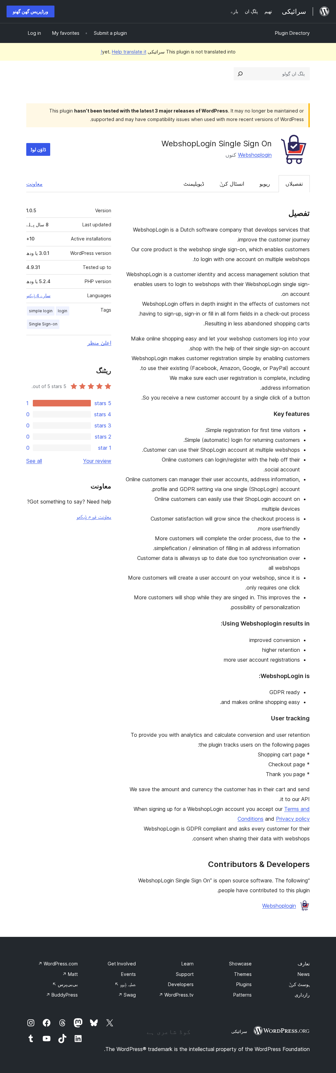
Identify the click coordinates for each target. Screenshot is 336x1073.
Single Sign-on (43, 323)
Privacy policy (293, 818)
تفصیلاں (294, 183)
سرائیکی (239, 1031)
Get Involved (122, 963)
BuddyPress (62, 995)
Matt (70, 974)
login (62, 310)
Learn (187, 963)
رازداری (302, 995)
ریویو (265, 183)
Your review (97, 461)
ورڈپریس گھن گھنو (30, 11)
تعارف (304, 963)
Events (128, 974)
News (304, 974)
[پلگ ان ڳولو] (240, 73)
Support (185, 974)
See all (34, 461)
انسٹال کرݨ (232, 183)
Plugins (244, 984)
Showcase (240, 963)
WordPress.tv (176, 995)
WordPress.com (58, 963)
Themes (243, 974)
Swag (127, 995)
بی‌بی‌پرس (65, 984)
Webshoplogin (255, 155)
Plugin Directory (292, 33)
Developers (181, 984)
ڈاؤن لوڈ (38, 149)
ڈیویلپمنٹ (193, 183)
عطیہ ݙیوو (125, 984)
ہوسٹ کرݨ (299, 984)
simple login (40, 310)
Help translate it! (123, 51)
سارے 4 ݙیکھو (38, 295)
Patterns (242, 995)
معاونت (34, 183)
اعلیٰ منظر (99, 343)
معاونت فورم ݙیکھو (93, 516)
